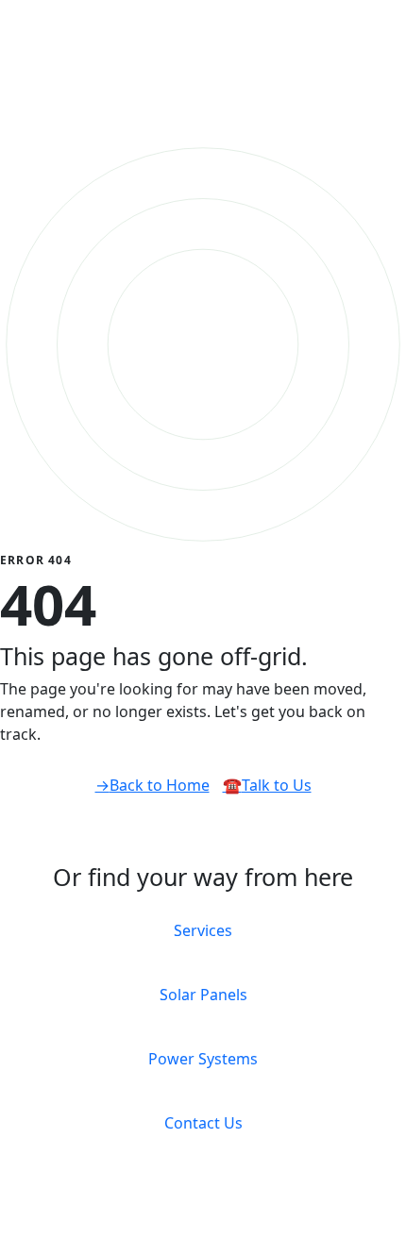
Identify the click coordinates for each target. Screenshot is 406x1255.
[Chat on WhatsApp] (11, 1241)
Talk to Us (267, 785)
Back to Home (152, 785)
